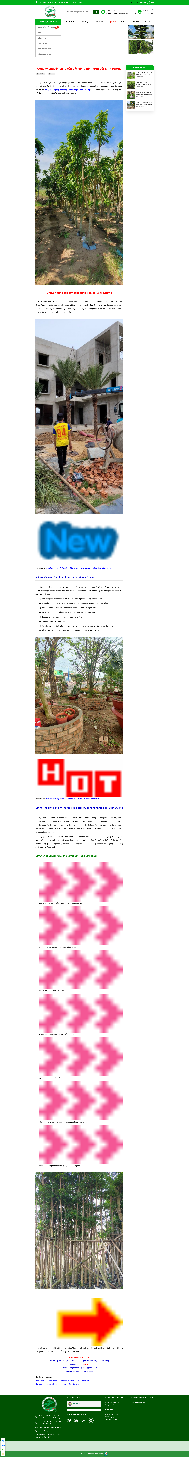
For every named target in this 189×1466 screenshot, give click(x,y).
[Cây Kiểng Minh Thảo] (50, 12)
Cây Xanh (42, 38)
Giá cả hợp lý (109, 1417)
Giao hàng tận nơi (111, 1419)
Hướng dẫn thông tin (112, 1405)
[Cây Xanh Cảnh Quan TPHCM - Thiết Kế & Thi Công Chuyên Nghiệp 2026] (131, 73)
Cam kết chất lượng (111, 1414)
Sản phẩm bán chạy (48, 27)
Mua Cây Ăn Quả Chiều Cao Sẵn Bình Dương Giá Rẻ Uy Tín (144, 104)
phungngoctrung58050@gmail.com (121, 13)
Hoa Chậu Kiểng (44, 49)
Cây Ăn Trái (42, 44)
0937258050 (77, 1405)
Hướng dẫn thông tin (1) (113, 1402)
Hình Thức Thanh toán (138, 1402)
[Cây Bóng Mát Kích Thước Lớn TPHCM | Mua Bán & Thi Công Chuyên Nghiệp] (131, 83)
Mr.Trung (76, 1403)
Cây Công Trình (44, 54)
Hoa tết (41, 33)
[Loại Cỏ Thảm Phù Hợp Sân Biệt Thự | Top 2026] (131, 93)
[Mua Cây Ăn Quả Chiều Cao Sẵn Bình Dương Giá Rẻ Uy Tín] (131, 102)
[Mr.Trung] (70, 1404)
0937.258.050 (148, 13)
